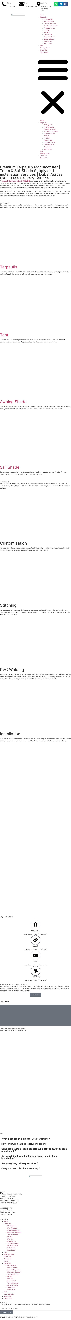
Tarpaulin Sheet (49, 28)
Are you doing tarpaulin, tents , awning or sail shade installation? (29, 1157)
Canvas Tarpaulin (50, 24)
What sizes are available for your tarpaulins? (25, 1138)
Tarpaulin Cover (49, 37)
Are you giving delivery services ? (19, 1163)
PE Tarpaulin (48, 19)
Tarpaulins (43, 17)
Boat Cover (48, 43)
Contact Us (44, 52)
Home (42, 15)
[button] (52, 86)
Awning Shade (45, 48)
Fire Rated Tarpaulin (51, 26)
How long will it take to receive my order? (23, 1143)
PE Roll (46, 30)
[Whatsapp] (56, 4)
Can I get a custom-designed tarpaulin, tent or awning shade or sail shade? (34, 1150)
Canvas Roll (48, 35)
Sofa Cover (48, 41)
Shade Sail (43, 50)
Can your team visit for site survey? (20, 1168)
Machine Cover (49, 39)
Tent (41, 46)
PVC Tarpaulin (49, 21)
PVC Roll (47, 32)
